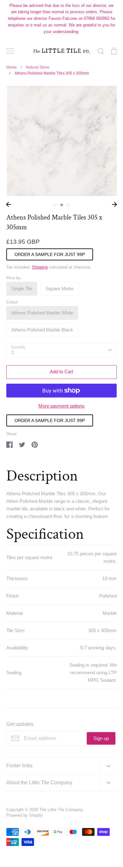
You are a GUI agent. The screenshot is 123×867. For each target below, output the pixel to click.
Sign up (101, 738)
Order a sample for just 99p (50, 254)
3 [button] (68, 204)
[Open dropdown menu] (108, 766)
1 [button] (55, 204)
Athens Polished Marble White (42, 312)
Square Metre (59, 288)
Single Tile (21, 288)
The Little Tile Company (61, 809)
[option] (61, 141)
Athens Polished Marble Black (42, 329)
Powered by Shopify (24, 815)
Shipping (40, 267)
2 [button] (61, 204)
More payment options (61, 405)
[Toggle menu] (10, 51)
